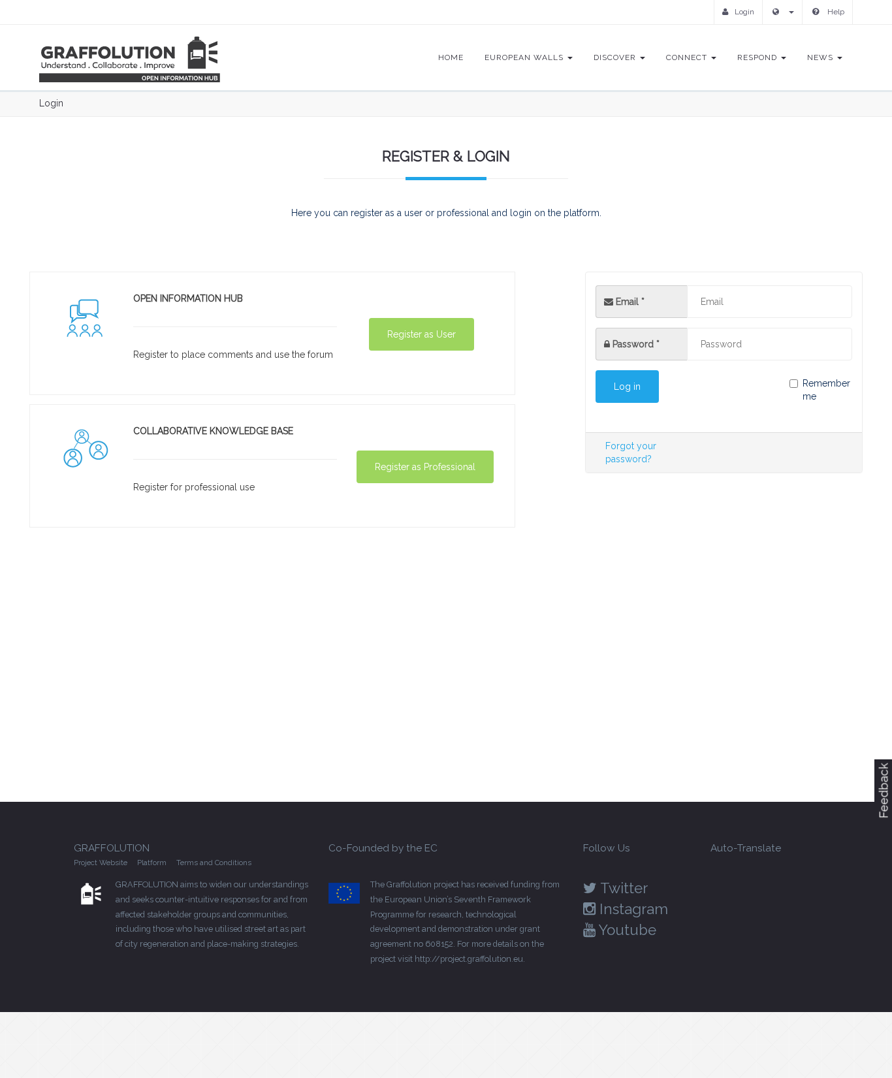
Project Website (100, 862)
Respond (758, 57)
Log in (627, 386)
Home (451, 57)
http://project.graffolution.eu (469, 959)
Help (834, 11)
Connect (688, 57)
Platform (152, 862)
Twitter (622, 888)
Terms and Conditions (213, 862)
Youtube (626, 929)
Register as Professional (425, 467)
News (821, 57)
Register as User (421, 334)
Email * (629, 301)
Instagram (632, 908)
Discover (616, 57)
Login (744, 11)
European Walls (525, 57)
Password (636, 344)
